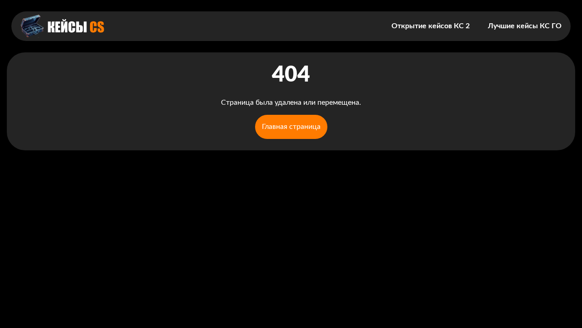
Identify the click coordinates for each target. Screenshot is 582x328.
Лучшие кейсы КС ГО (525, 26)
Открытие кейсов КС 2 (430, 26)
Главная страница (291, 126)
